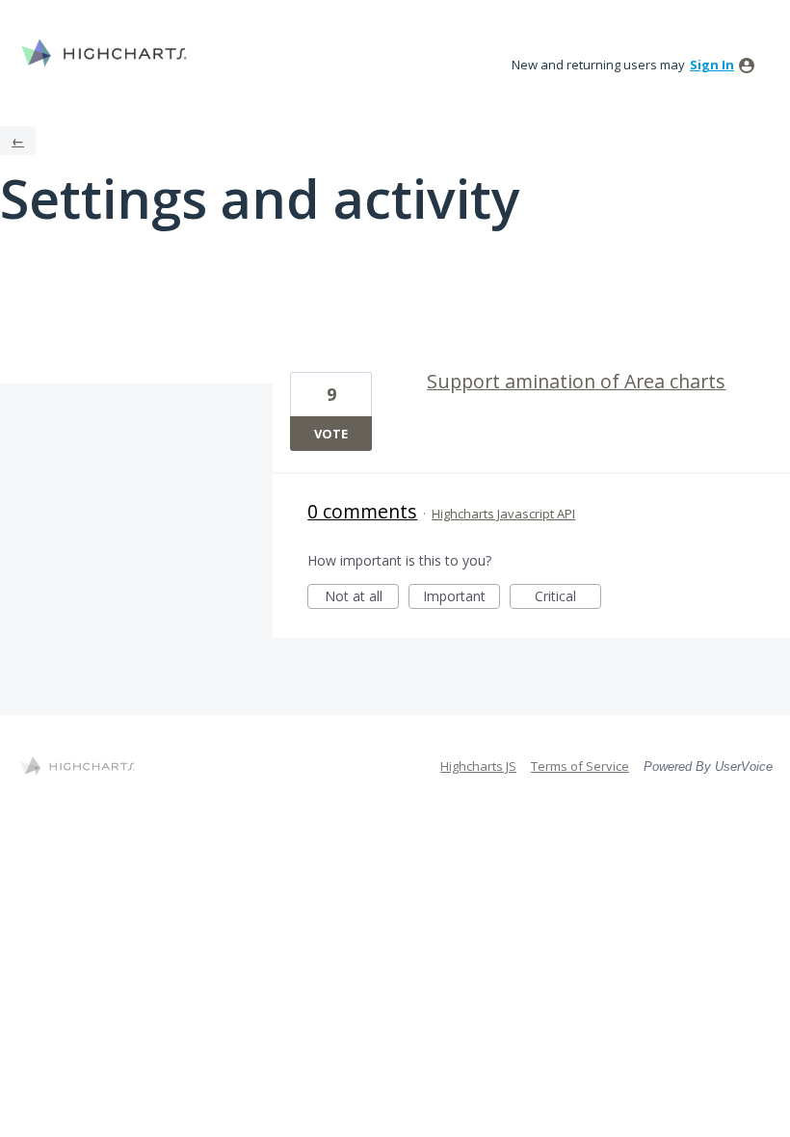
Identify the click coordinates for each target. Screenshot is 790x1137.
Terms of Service (580, 766)
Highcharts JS (478, 766)
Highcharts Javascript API (503, 513)
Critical (568, 598)
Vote (331, 433)
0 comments (362, 511)
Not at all (362, 598)
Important (461, 598)
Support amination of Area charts (576, 381)
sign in (712, 64)
